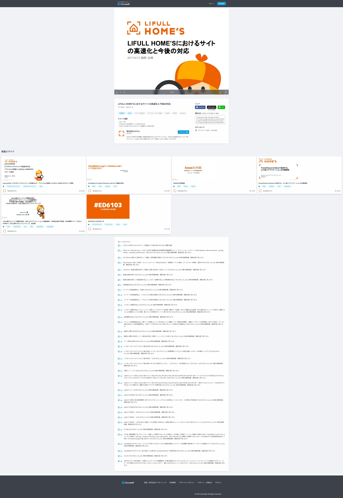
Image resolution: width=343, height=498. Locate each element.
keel (32, 226)
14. (121, 317)
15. (121, 322)
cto (25, 226)
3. (121, 258)
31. (121, 417)
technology (50, 226)
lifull (41, 186)
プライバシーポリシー (187, 482)
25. (121, 383)
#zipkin (182, 113)
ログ (115, 186)
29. (121, 407)
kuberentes (287, 186)
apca (125, 224)
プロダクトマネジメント (13, 186)
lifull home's (17, 226)
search (193, 186)
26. (121, 390)
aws (100, 186)
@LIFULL (129, 133)
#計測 (175, 113)
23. (121, 371)
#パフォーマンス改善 (155, 113)
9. (121, 290)
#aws (129, 113)
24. (121, 376)
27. (121, 395)
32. (121, 422)
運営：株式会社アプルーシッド (155, 482)
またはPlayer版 (211, 109)
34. (121, 435)
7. (121, 280)
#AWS (167, 113)
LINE (222, 107)
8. (121, 285)
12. (121, 305)
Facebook (201, 107)
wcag (118, 224)
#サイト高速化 (140, 113)
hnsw (185, 186)
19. (121, 346)
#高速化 (122, 113)
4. (121, 263)
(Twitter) (212, 107)
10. (121, 295)
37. (121, 456)
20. (121, 351)
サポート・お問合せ (205, 482)
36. (121, 451)
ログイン (211, 3)
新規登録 (221, 3)
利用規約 (173, 482)
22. (121, 364)
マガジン (218, 482)
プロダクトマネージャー (29, 186)
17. (121, 336)
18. (121, 341)
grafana (108, 186)
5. (121, 270)
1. (121, 246)
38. (121, 461)
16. (121, 331)
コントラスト (109, 224)
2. (121, 251)
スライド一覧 (183, 132)
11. (121, 300)
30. (121, 412)
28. (121, 400)
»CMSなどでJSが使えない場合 (210, 113)
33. (121, 430)
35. (121, 444)
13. (121, 310)
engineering (40, 226)
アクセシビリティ (97, 224)
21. (121, 359)
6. (121, 275)
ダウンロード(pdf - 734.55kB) (207, 130)
